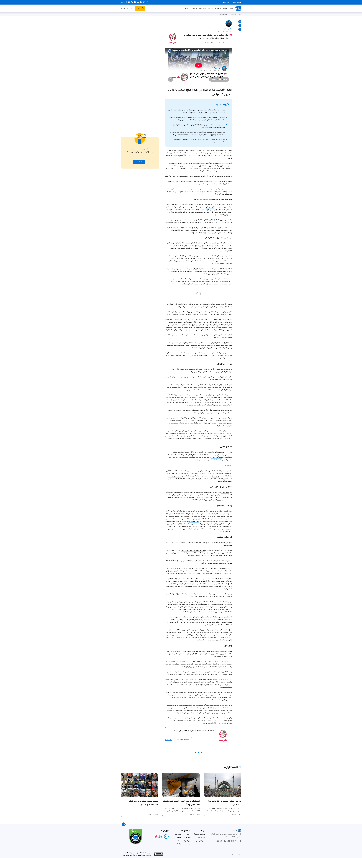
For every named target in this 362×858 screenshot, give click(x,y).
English (123, 2)
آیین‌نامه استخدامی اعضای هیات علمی (193, 550)
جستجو (179, 841)
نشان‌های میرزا (200, 841)
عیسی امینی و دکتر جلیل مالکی (219, 319)
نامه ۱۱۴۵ (172, 420)
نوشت (214, 337)
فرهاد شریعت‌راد (194, 521)
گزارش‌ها (194, 8)
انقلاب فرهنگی (210, 207)
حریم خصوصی (236, 854)
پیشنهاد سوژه (177, 844)
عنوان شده (224, 324)
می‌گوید (193, 372)
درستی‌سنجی (223, 14)
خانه (231, 8)
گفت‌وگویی (225, 418)
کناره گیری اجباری (216, 457)
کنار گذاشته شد (196, 500)
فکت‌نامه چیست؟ (236, 2)
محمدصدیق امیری (184, 473)
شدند (191, 232)
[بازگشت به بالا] (124, 824)
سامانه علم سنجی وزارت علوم (201, 601)
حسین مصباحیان (182, 454)
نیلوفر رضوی (225, 492)
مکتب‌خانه (202, 8)
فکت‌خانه (225, 8)
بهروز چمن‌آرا (215, 476)
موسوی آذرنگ (201, 524)
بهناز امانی (194, 478)
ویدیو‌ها (210, 8)
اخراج (182, 256)
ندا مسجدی (202, 526)
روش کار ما (226, 2)
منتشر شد (169, 314)
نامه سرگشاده (196, 353)
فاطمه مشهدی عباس (174, 476)
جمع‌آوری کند (219, 500)
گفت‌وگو (208, 324)
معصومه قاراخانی (183, 526)
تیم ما (203, 844)
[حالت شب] (131, 8)
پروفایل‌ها (217, 8)
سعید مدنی (219, 261)
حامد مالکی (225, 526)
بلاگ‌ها (179, 837)
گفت (184, 153)
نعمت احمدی (183, 258)
